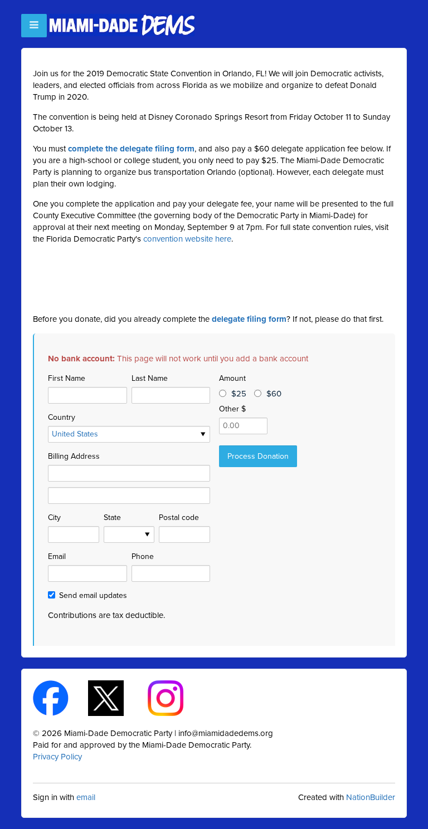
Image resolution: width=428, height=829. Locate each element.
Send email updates (93, 595)
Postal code (179, 517)
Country (61, 417)
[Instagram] (175, 698)
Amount (232, 378)
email (85, 797)
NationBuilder (370, 797)
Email (57, 556)
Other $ (232, 409)
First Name (66, 378)
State (112, 517)
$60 (273, 394)
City (54, 517)
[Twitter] (115, 698)
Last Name (150, 378)
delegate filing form (249, 319)
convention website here (187, 239)
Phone (143, 556)
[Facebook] (60, 698)
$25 (238, 394)
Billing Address (74, 456)
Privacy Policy (57, 757)
